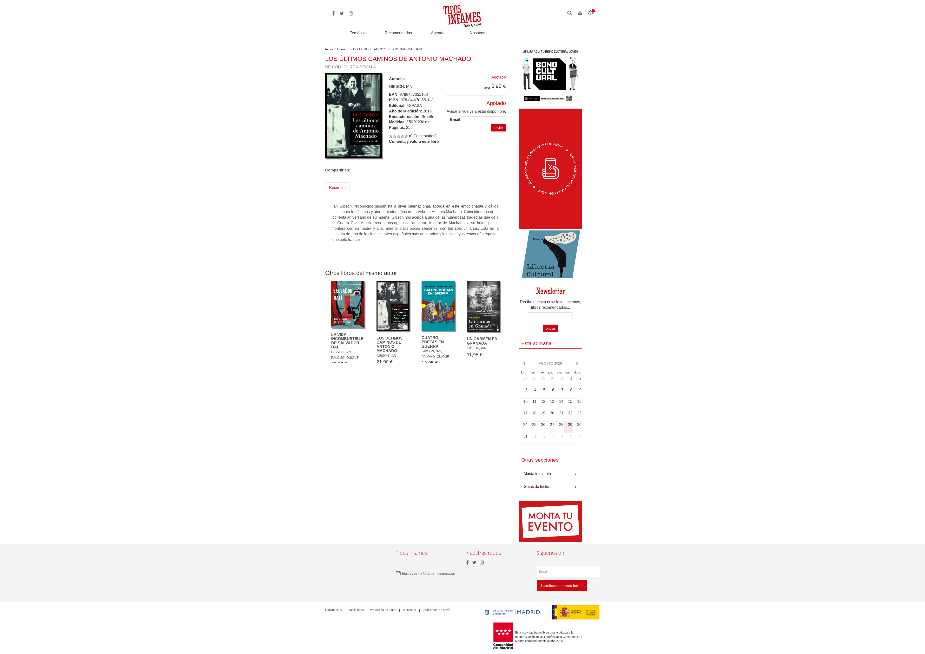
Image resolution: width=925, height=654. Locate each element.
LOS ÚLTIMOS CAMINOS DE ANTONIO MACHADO (390, 344)
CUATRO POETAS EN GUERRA (433, 342)
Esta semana (536, 343)
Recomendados (398, 33)
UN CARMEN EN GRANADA (482, 341)
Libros (341, 49)
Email (455, 120)
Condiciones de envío (436, 610)
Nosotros (477, 33)
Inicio (329, 49)
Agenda (437, 33)
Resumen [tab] (337, 187)
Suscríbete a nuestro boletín (561, 586)
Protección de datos (383, 610)
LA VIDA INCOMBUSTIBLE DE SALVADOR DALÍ (347, 341)
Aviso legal (409, 610)
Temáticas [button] (358, 33)
